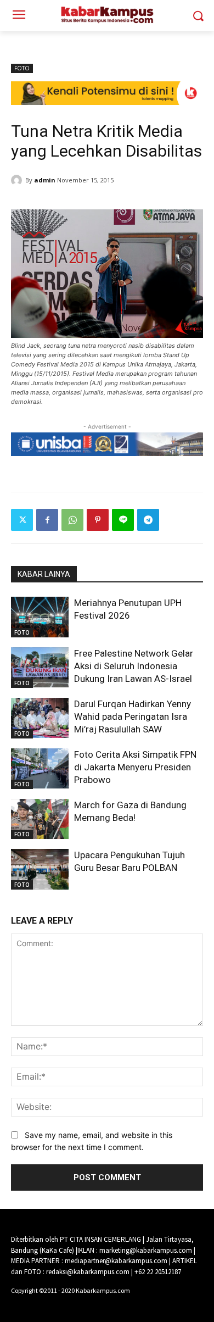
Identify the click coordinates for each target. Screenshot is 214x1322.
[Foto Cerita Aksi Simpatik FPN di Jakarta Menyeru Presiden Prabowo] (40, 768)
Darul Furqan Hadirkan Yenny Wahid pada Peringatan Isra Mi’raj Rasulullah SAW (132, 716)
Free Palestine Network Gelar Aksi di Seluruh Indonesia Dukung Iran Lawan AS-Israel (133, 666)
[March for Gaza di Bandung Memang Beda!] (40, 819)
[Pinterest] (98, 520)
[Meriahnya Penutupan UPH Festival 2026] (40, 617)
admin (44, 180)
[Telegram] (148, 520)
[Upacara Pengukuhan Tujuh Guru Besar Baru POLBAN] (40, 869)
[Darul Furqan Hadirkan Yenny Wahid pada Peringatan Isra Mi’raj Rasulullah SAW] (40, 718)
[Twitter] (22, 520)
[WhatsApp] (72, 520)
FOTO (22, 68)
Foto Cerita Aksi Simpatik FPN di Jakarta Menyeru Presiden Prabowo (135, 767)
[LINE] (123, 520)
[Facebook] (47, 520)
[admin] (18, 180)
